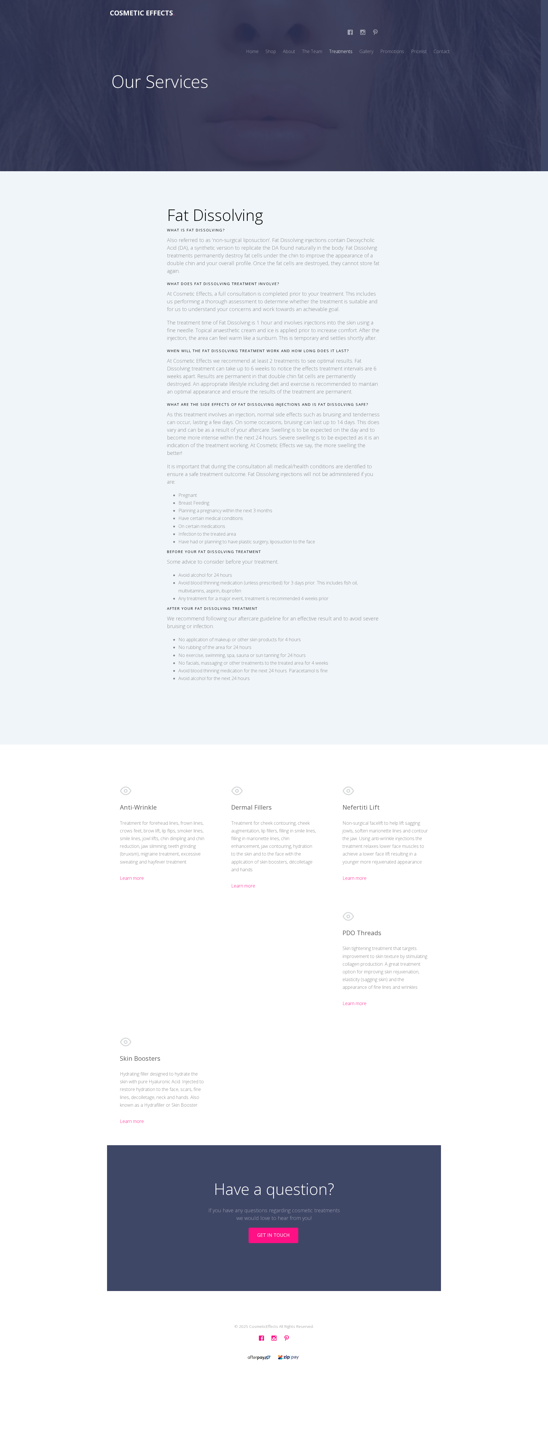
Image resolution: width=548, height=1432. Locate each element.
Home (252, 51)
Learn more (132, 878)
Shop (270, 51)
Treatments (340, 51)
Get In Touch (273, 1235)
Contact (442, 51)
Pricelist (419, 51)
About (289, 51)
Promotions (392, 51)
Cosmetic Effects (142, 12)
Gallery (366, 51)
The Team (312, 51)
